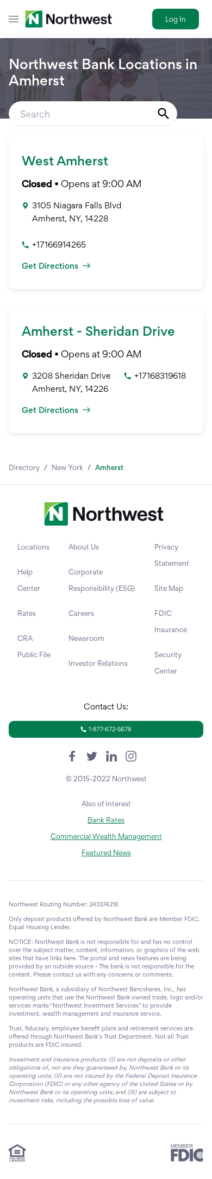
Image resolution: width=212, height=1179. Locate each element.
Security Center (168, 662)
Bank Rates (106, 820)
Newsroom (86, 638)
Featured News (106, 852)
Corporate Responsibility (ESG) (101, 579)
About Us (83, 546)
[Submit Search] (163, 113)
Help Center (28, 579)
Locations (33, 546)
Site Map (168, 588)
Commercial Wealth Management (106, 836)
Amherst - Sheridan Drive (98, 331)
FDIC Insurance (170, 621)
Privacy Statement (171, 554)
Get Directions (50, 266)
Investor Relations (98, 663)
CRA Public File (34, 646)
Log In (175, 19)
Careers (81, 613)
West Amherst (65, 161)
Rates (26, 613)
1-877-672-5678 (110, 729)
